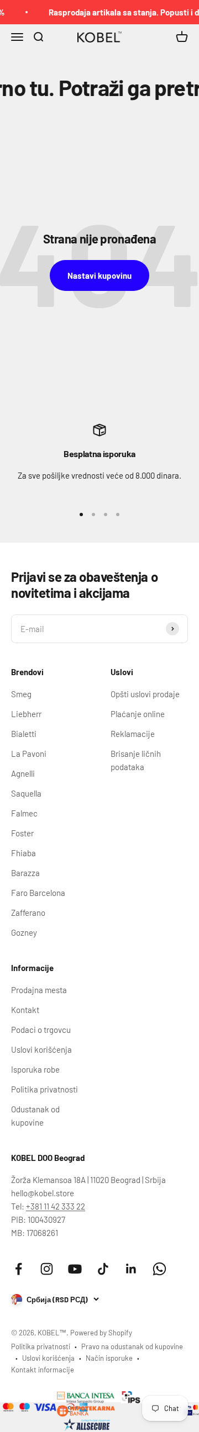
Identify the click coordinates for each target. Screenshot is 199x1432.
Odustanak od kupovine (35, 1115)
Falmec (24, 813)
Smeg (21, 694)
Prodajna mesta (39, 990)
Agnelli (23, 773)
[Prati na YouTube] (74, 1268)
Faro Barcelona (38, 893)
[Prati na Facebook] (18, 1268)
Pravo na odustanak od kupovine (132, 1346)
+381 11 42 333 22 (55, 1206)
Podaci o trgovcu (41, 1030)
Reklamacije (133, 734)
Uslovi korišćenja (41, 1049)
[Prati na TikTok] (103, 1268)
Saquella (26, 793)
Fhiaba (23, 853)
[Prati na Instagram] (46, 1268)
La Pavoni (28, 754)
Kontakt (25, 1010)
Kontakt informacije (42, 1369)
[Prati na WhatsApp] (159, 1268)
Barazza (25, 873)
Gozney (24, 932)
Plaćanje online (138, 714)
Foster (22, 833)
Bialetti (23, 734)
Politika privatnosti (44, 1089)
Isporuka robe (35, 1069)
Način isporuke (109, 1358)
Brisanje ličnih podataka (136, 760)
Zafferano (28, 912)
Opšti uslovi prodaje (145, 694)
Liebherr (26, 714)
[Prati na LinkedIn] (131, 1268)
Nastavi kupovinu (99, 275)
